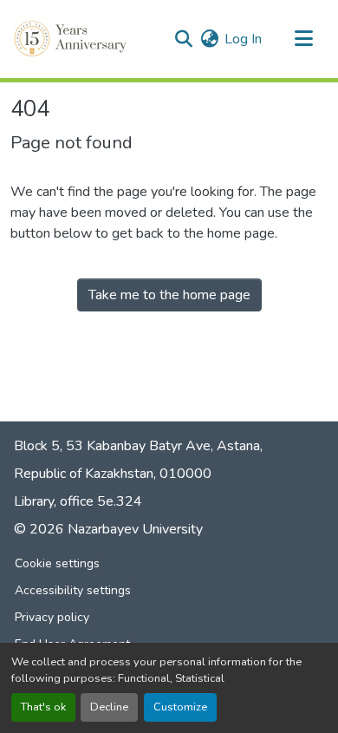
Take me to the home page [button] (169, 294)
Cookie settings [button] (57, 563)
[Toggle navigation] (303, 39)
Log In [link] (243, 39)
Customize (180, 707)
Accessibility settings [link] (73, 590)
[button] (71, 39)
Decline (109, 707)
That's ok (43, 707)
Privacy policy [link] (52, 617)
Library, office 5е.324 (78, 501)
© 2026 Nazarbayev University (108, 529)
